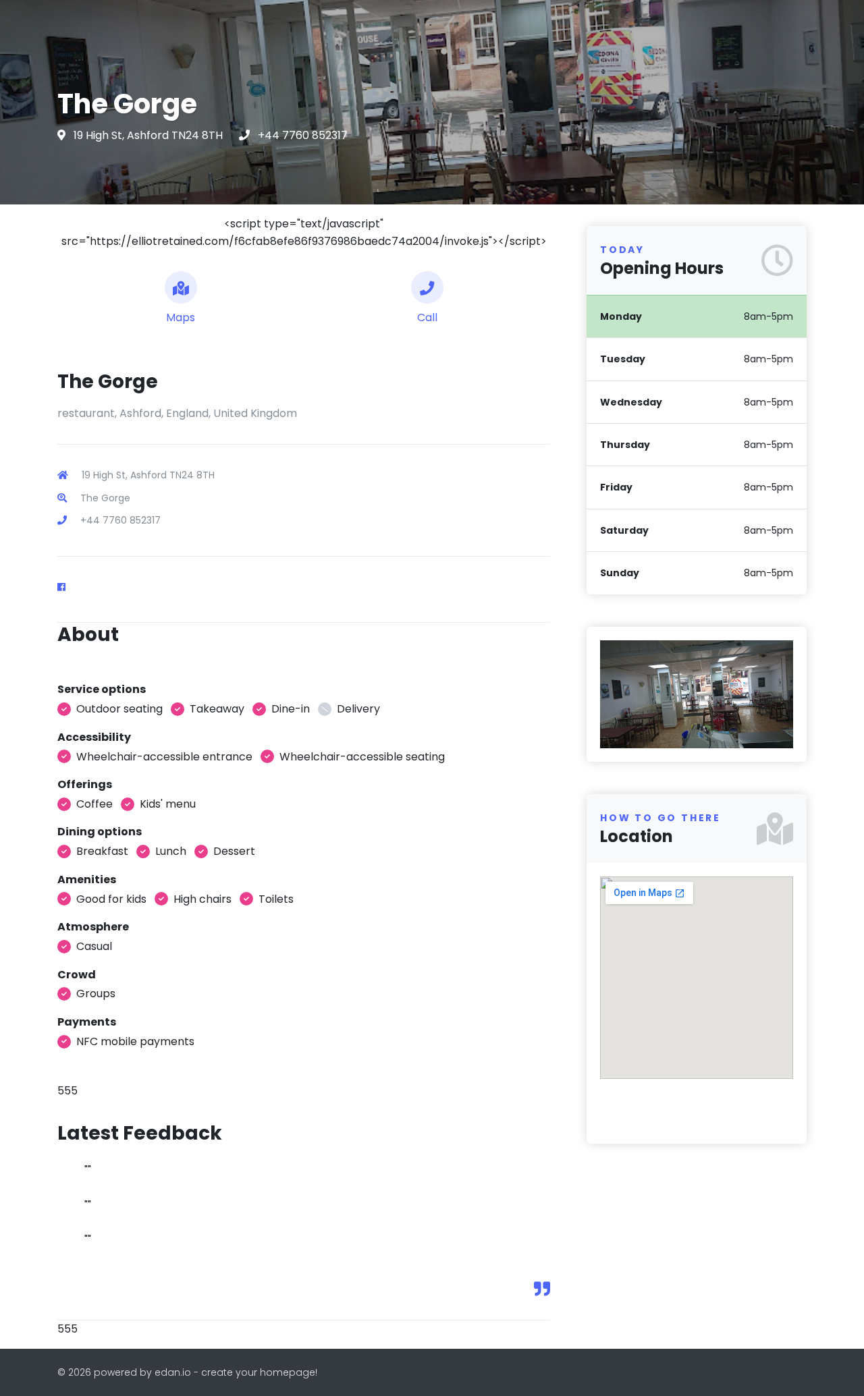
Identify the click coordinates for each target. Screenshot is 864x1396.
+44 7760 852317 (303, 135)
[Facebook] (66, 587)
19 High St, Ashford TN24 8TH (149, 135)
